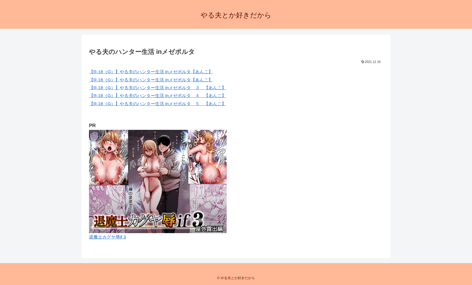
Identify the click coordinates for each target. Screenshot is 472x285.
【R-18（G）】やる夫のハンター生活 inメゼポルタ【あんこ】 (151, 71)
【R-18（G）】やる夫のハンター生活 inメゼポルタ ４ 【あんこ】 (157, 95)
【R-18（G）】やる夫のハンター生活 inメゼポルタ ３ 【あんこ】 (157, 87)
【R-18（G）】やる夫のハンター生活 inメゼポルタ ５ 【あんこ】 (157, 103)
